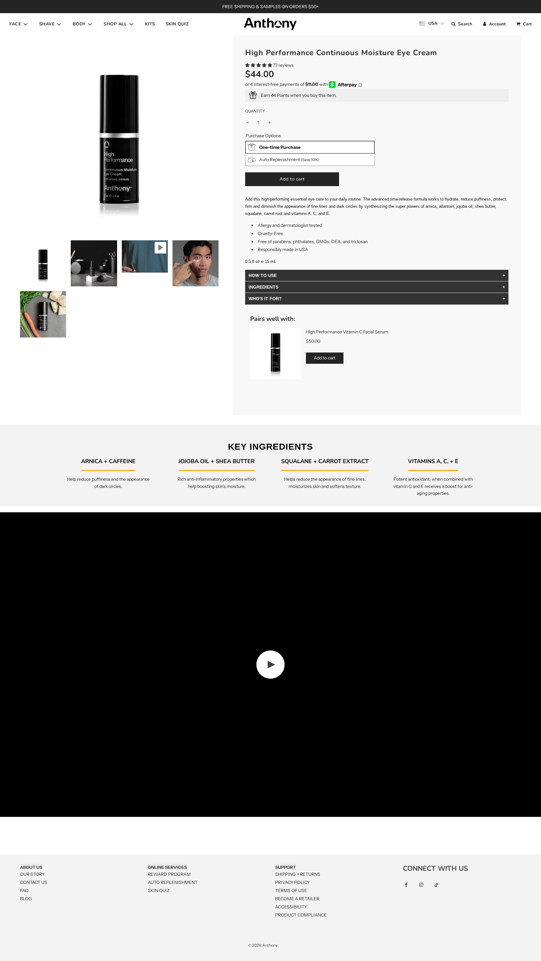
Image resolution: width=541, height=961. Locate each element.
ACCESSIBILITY (291, 907)
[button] (258, 65)
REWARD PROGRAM (169, 874)
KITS (150, 24)
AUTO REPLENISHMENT (173, 882)
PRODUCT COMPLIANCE (301, 915)
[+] (269, 123)
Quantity (255, 111)
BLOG (26, 898)
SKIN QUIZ (177, 24)
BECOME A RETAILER (297, 898)
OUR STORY (32, 874)
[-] (247, 123)
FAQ (24, 890)
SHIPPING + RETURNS (297, 874)
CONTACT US (33, 882)
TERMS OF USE (291, 890)
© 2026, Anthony (262, 945)
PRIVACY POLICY (292, 882)
